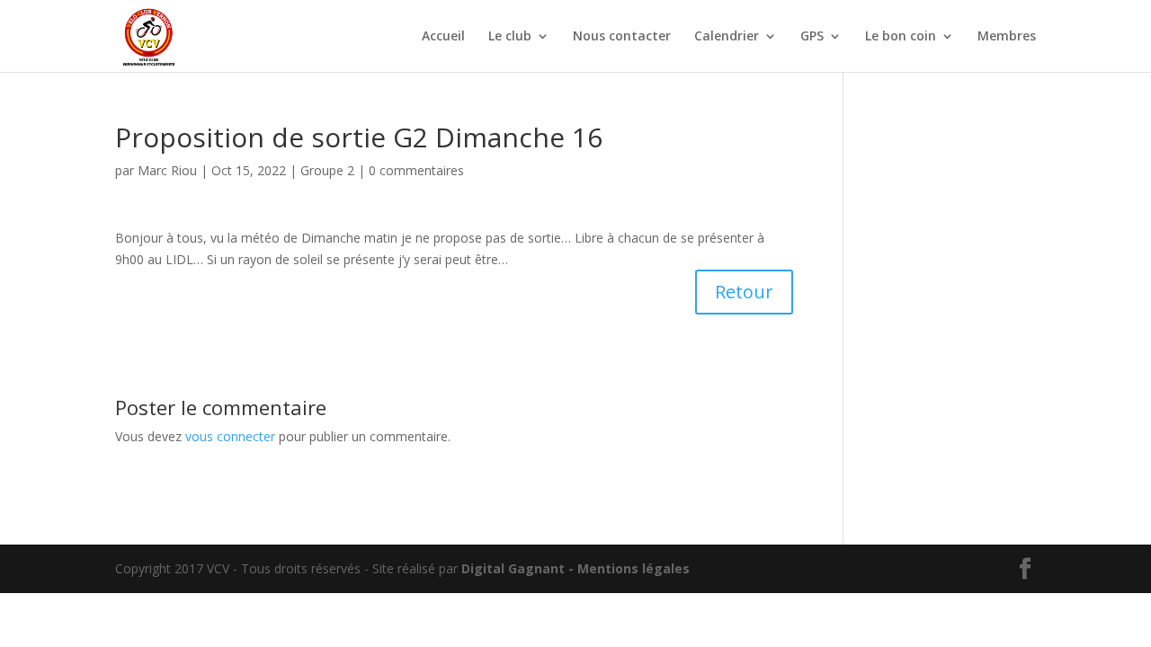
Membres (1006, 37)
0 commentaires (416, 170)
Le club (509, 37)
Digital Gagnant (513, 568)
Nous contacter (622, 37)
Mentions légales (633, 568)
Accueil (443, 37)
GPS (812, 37)
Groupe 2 (327, 170)
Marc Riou (167, 170)
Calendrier (726, 37)
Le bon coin (900, 37)
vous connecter (230, 436)
